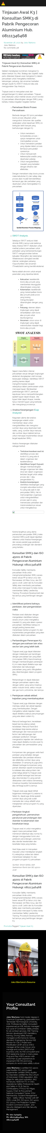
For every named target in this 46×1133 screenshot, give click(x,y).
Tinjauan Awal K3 (26, 926)
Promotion (8, 926)
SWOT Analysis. (20, 236)
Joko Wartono (30, 43)
